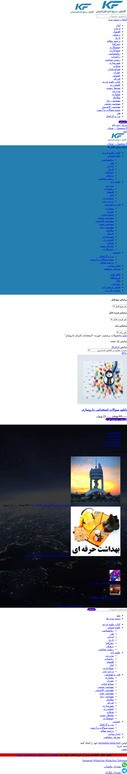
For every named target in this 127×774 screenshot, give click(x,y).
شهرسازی (114, 63)
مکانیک (116, 97)
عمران (116, 72)
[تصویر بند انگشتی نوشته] (115, 579)
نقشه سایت (114, 438)
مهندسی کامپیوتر (111, 106)
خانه (124, 335)
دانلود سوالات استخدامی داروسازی (104, 409)
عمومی (116, 75)
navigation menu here (109, 743)
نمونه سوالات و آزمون (108, 110)
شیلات (116, 66)
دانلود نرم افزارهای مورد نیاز (104, 582)
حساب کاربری (112, 441)
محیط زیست (113, 88)
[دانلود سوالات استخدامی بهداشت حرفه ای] (95, 555)
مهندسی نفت (106, 224)
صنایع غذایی (113, 69)
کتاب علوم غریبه (111, 81)
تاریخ (117, 37)
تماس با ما (114, 435)
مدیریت (116, 91)
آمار (118, 25)
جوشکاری (114, 47)
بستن (124, 749)
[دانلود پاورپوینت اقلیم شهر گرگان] (95, 505)
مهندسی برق (113, 100)
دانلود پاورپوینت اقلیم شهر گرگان (52, 505)
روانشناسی (114, 53)
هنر (118, 113)
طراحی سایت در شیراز (69, 606)
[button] (116, 419)
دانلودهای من (113, 432)
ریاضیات (115, 56)
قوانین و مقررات (111, 445)
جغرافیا (116, 44)
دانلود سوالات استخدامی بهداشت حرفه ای (47, 555)
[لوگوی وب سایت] (111, 13)
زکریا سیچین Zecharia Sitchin (104, 597)
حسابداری (114, 50)
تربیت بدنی (108, 201)
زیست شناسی (112, 59)
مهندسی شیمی (112, 103)
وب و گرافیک (113, 116)
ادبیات (117, 28)
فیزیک (117, 78)
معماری (116, 94)
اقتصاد (116, 31)
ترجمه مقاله (113, 41)
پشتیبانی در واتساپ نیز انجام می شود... (37, 755)
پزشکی (116, 34)
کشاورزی (115, 84)
